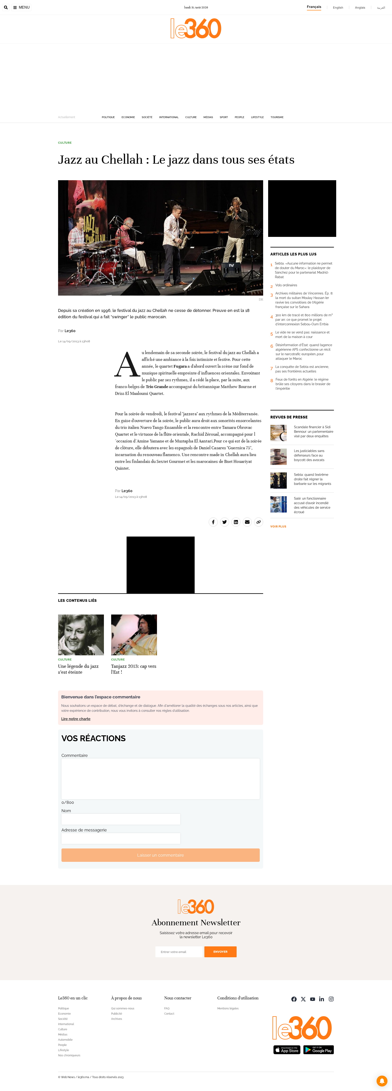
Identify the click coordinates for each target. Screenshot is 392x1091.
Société (147, 117)
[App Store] (287, 1049)
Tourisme (277, 117)
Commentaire (74, 755)
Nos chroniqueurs (69, 1055)
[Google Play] (318, 1049)
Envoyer (220, 951)
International (169, 117)
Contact (169, 1013)
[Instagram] (331, 998)
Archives (116, 1019)
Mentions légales (228, 1008)
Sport (224, 117)
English (338, 7)
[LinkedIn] (322, 999)
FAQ (166, 1008)
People (239, 117)
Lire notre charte (76, 719)
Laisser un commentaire (160, 855)
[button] (382, 1081)
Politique (108, 117)
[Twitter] (303, 999)
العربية (381, 7)
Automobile (65, 1039)
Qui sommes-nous (122, 1008)
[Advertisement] (196, 77)
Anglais (360, 7)
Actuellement (66, 117)
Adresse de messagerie (84, 830)
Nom (66, 810)
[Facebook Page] (294, 999)
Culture (191, 117)
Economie (128, 117)
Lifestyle (257, 117)
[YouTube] (312, 999)
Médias (208, 117)
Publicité (116, 1013)
